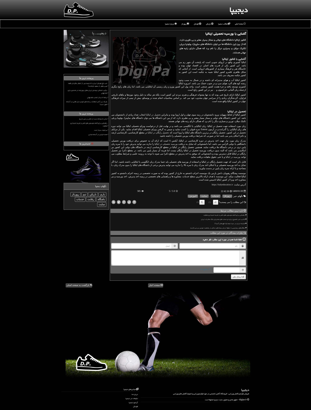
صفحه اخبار (155, 285)
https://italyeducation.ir (222, 184)
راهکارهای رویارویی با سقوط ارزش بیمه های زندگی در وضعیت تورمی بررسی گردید (217, 228)
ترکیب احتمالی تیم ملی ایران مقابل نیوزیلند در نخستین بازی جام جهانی (87, 92)
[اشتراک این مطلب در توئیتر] (118, 202)
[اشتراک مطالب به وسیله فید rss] (113, 202)
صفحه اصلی (239, 24)
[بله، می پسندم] (215, 202)
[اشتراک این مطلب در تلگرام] (129, 202)
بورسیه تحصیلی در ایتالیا (166, 144)
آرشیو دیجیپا (133, 402)
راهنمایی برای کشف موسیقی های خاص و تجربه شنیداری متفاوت (224, 215)
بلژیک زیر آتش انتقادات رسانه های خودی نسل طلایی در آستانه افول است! (86, 103)
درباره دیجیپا (170, 24)
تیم (84, 194)
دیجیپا (239, 10)
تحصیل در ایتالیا (153, 115)
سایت (204, 196)
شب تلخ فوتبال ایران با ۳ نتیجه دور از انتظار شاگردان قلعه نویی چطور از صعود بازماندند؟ (87, 85)
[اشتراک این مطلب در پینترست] (134, 202)
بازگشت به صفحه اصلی (78, 285)
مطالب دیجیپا (223, 24)
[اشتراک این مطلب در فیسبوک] (124, 202)
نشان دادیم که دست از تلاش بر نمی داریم (93, 119)
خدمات (215, 196)
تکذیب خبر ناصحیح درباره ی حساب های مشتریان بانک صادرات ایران (223, 219)
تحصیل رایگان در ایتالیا (158, 132)
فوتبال (196, 24)
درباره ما (135, 394)
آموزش (192, 196)
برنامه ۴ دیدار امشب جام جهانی (97, 97)
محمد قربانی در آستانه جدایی (97, 134)
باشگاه (101, 199)
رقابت (90, 199)
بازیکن (208, 24)
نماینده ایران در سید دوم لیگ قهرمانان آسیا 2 (230, 223)
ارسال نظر (237, 277)
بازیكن (93, 194)
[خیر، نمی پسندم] (202, 202)
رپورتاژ (184, 24)
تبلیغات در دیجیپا (132, 398)
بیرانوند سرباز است (100, 130)
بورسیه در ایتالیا (233, 157)
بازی (102, 194)
